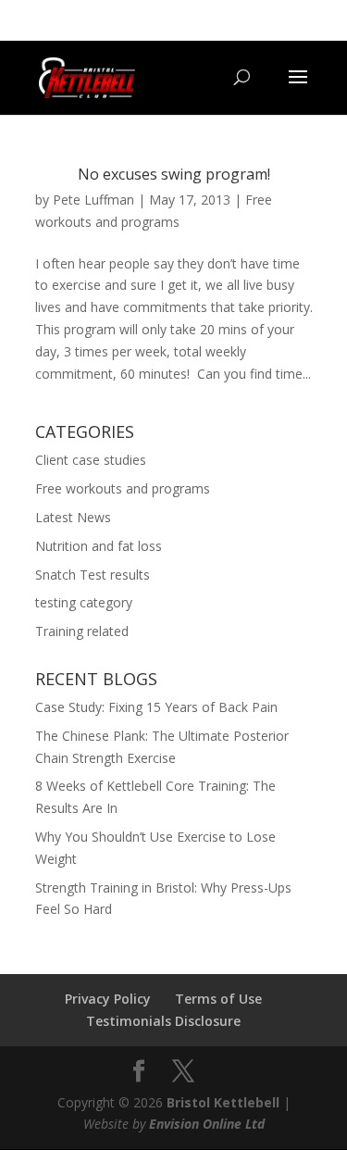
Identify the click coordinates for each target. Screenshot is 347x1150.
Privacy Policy (108, 998)
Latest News (73, 517)
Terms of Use (218, 998)
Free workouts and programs (122, 488)
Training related (82, 631)
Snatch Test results (92, 574)
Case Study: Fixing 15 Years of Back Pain (156, 707)
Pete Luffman (93, 199)
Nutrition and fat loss (98, 546)
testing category (83, 602)
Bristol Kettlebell (223, 1102)
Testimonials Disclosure (163, 1021)
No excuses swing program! (174, 174)
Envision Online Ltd (207, 1123)
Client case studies (90, 460)
